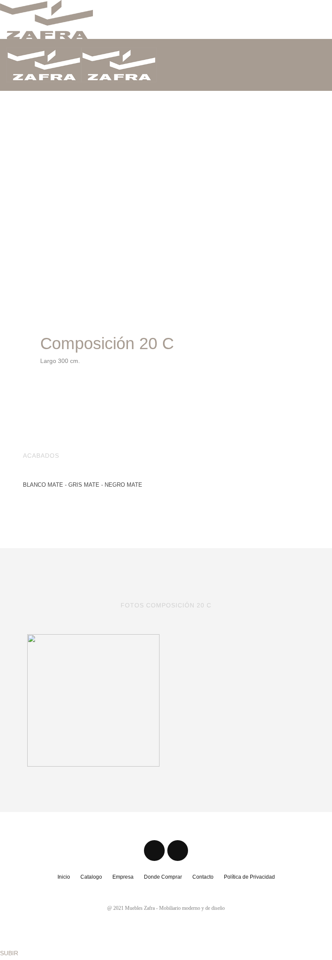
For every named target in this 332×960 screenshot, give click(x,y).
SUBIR (9, 953)
